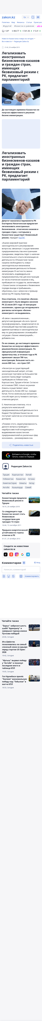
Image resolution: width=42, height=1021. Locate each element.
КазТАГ (22, 237)
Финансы (20, 22)
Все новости (7, 41)
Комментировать (32, 576)
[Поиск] (33, 17)
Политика (6, 22)
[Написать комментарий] (21, 569)
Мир (13, 22)
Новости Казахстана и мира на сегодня (17, 38)
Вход (38, 562)
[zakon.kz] (8, 17)
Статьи (29, 22)
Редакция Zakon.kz (21, 41)
